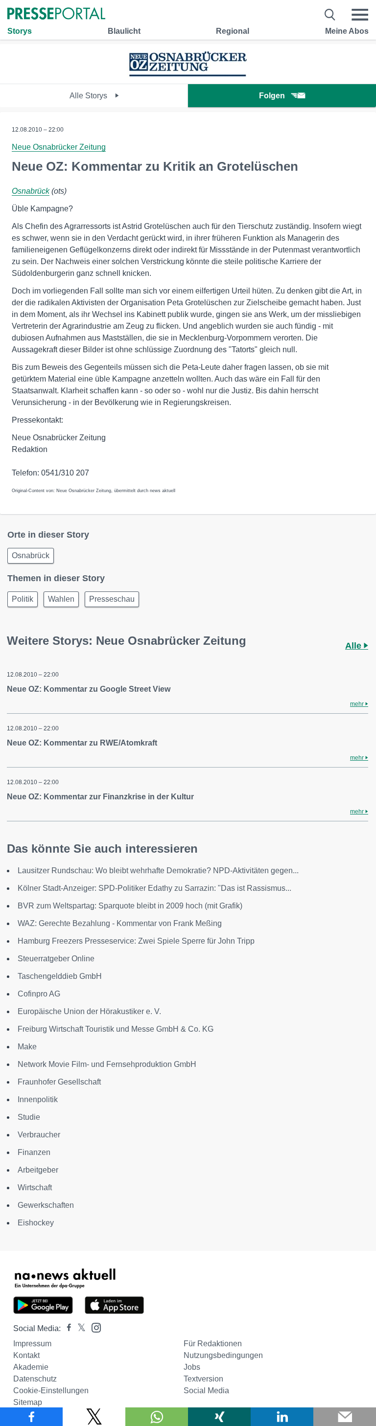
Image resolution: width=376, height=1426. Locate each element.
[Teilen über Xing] (219, 1416)
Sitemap (27, 1402)
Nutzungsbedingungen (223, 1355)
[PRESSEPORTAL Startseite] (56, 14)
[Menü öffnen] (360, 15)
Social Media (206, 1390)
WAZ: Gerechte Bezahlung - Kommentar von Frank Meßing (120, 923)
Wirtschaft (35, 1187)
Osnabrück (30, 191)
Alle (354, 646)
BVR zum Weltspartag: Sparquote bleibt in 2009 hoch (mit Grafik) (130, 906)
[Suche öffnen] (330, 15)
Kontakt (26, 1355)
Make (27, 1046)
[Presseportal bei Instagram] (93, 1327)
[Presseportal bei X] (78, 1328)
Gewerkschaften (46, 1205)
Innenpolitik (38, 1099)
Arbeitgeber (38, 1170)
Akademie (30, 1367)
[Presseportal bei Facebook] (66, 1328)
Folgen (272, 95)
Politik (22, 599)
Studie (29, 1117)
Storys (19, 31)
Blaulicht (124, 31)
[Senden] (344, 1416)
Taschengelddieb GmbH (60, 976)
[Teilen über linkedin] (282, 1416)
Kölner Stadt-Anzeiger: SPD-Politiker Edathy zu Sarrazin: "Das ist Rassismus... (154, 888)
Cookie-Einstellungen (51, 1390)
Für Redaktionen (213, 1343)
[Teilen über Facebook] (31, 1416)
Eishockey (36, 1223)
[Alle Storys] (188, 75)
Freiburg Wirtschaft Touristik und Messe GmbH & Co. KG (115, 1029)
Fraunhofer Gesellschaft (59, 1082)
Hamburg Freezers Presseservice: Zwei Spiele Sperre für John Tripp (136, 941)
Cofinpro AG (39, 994)
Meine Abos (347, 31)
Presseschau (112, 599)
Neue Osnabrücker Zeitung (59, 147)
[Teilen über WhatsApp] (156, 1416)
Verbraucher (39, 1135)
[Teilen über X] (94, 1416)
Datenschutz (35, 1379)
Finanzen (34, 1152)
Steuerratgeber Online (56, 958)
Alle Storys (89, 95)
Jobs (192, 1367)
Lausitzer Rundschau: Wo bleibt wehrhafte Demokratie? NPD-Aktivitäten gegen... (158, 870)
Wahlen (61, 599)
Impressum (32, 1343)
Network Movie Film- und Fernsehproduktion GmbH (107, 1064)
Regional (232, 31)
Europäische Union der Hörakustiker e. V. (89, 1011)
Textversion (203, 1379)
